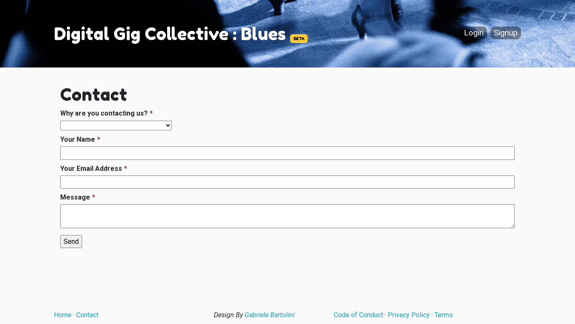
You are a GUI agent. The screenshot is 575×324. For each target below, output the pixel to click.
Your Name (77, 139)
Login (474, 33)
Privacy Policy (409, 315)
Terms (443, 315)
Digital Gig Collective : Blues (170, 34)
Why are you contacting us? (104, 113)
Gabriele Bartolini (270, 315)
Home (63, 315)
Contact (87, 315)
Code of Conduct (358, 315)
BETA (298, 38)
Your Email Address (91, 169)
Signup (506, 33)
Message (75, 197)
